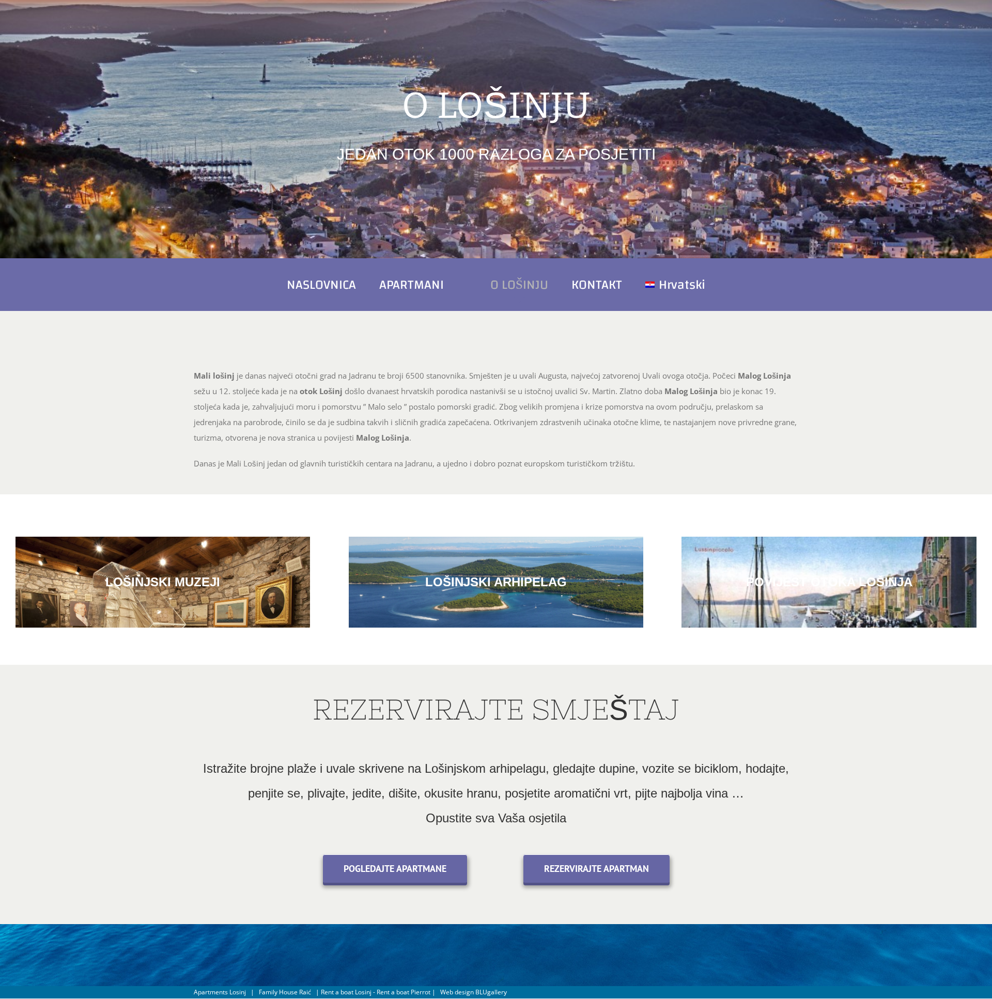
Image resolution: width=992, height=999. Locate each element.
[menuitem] (354, 284)
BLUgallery (491, 992)
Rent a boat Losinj (346, 992)
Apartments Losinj (220, 992)
